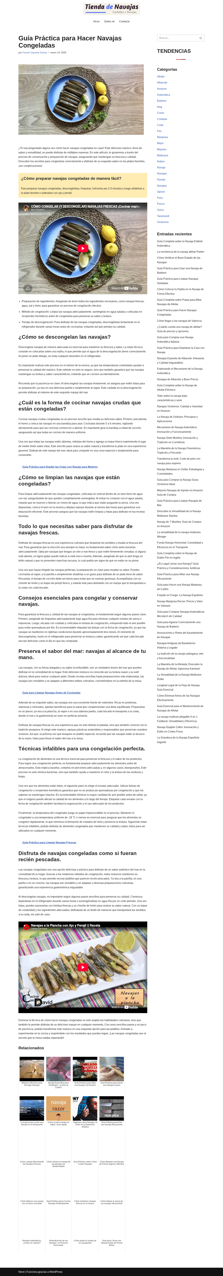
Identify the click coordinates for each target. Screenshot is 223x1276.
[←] (111, 9)
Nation (161, 161)
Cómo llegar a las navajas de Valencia (179, 320)
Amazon (162, 88)
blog (159, 106)
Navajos (162, 185)
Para (160, 197)
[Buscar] (201, 38)
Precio (161, 203)
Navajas (162, 173)
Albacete (162, 82)
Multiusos (162, 155)
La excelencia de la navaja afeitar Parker (180, 251)
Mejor (160, 143)
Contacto (124, 21)
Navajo (161, 179)
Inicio (96, 21)
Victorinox (163, 222)
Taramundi (163, 216)
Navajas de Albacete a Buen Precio (177, 379)
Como (160, 112)
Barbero (161, 100)
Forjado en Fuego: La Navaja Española (180, 595)
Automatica (163, 94)
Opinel (161, 191)
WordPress (55, 1271)
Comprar (162, 119)
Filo (159, 131)
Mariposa (162, 137)
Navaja (161, 167)
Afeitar (161, 76)
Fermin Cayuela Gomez (35, 52)
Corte (160, 125)
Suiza (160, 209)
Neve (21, 1271)
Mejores (161, 149)
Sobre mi (109, 21)
